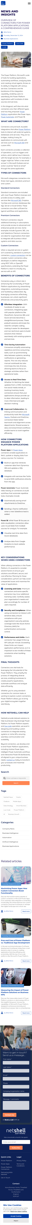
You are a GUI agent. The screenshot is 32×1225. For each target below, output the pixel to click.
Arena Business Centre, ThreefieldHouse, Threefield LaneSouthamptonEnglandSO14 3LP (16, 1192)
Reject (16, 1221)
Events (18, 797)
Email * (5, 1075)
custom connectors (17, 255)
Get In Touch (5, 1178)
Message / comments (11, 1099)
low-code (8, 726)
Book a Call (9, 1120)
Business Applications (10, 846)
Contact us (10, 760)
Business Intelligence (10, 833)
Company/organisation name (13, 1091)
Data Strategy (8, 806)
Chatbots (7, 801)
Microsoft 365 (19, 143)
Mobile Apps (17, 801)
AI (4, 814)
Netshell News (8, 797)
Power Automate (7, 117)
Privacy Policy (21, 1160)
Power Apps (17, 450)
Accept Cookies (16, 1216)
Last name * (7, 1067)
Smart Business (21, 806)
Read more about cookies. (18, 1211)
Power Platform (24, 129)
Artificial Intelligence (10, 842)
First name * (7, 1059)
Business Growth (13, 814)
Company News (8, 829)
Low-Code (7, 810)
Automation (7, 837)
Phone (5, 1083)
